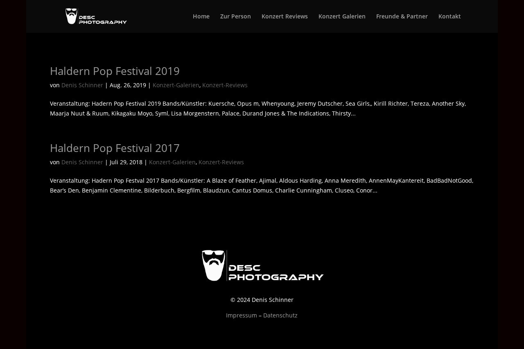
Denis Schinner (82, 85)
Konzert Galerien (342, 17)
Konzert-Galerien (176, 85)
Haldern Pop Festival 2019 (115, 70)
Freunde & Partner (402, 17)
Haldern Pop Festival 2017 (115, 148)
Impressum (241, 315)
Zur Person (235, 17)
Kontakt (449, 17)
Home (201, 17)
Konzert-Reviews (225, 85)
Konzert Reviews (285, 17)
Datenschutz (280, 315)
